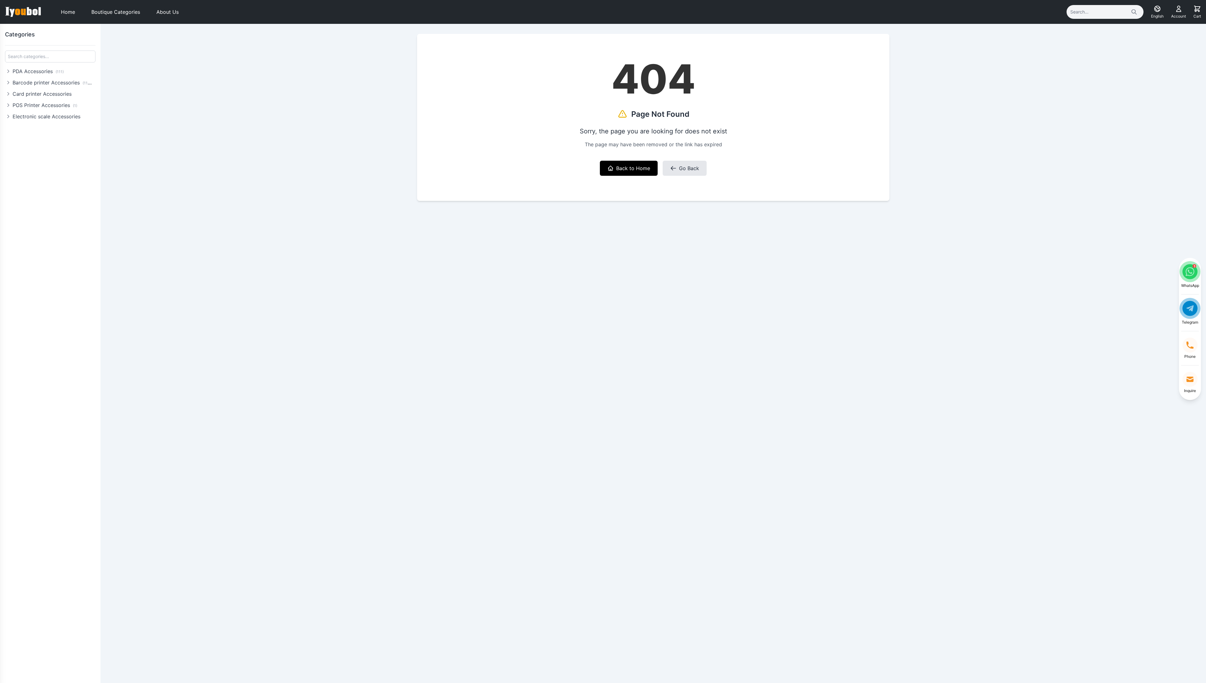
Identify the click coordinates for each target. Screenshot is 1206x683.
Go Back (689, 168)
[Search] (1134, 12)
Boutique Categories (115, 12)
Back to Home (633, 168)
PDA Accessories (38, 71)
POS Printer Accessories (45, 105)
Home (68, 12)
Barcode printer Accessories (53, 82)
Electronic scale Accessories (46, 116)
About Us (167, 12)
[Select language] (1157, 9)
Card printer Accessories (42, 94)
